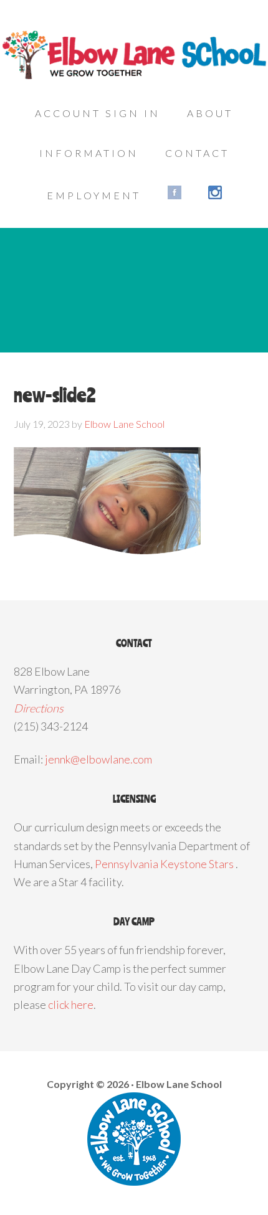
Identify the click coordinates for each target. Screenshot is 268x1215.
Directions (39, 708)
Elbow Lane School (134, 56)
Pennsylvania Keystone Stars (164, 864)
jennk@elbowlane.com (98, 759)
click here (70, 1004)
